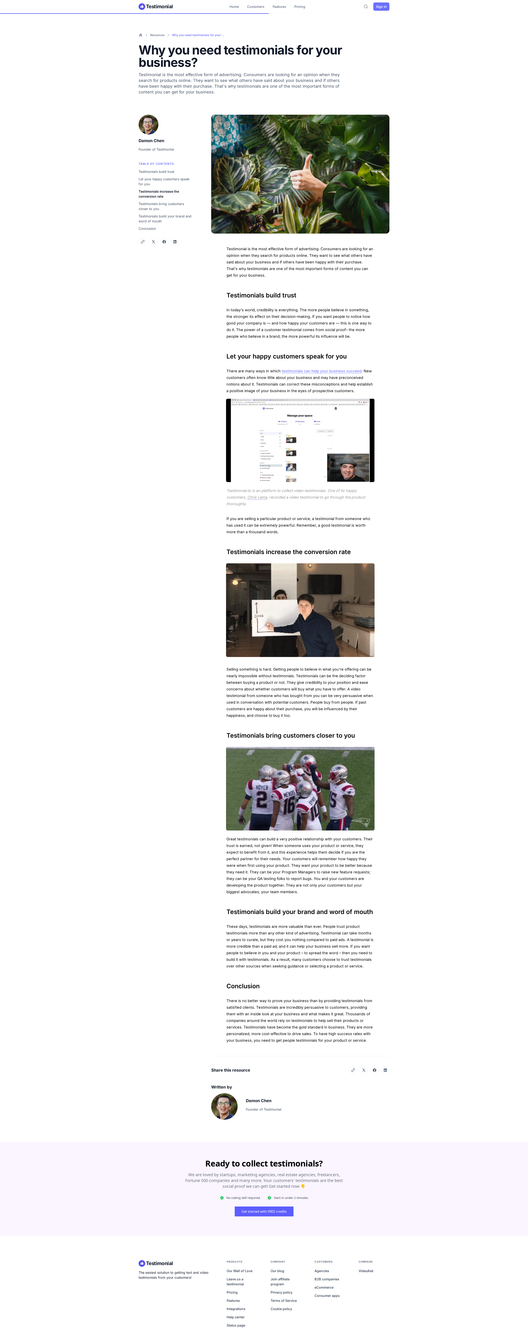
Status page (236, 1325)
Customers (255, 7)
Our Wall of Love (239, 1271)
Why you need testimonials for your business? (198, 35)
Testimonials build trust (156, 172)
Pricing (299, 7)
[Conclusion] (224, 984)
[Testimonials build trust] (224, 293)
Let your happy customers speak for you (164, 181)
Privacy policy (281, 1292)
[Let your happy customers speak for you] (224, 354)
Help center (236, 1317)
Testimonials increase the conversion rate (159, 193)
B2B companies (327, 1279)
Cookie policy (281, 1309)
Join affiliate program (280, 1281)
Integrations (236, 1309)
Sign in (381, 7)
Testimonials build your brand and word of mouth (165, 218)
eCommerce (324, 1287)
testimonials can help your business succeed (322, 371)
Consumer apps (327, 1296)
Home (234, 7)
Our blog (277, 1271)
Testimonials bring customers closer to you (161, 206)
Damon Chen (151, 140)
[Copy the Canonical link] (143, 242)
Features (279, 7)
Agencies (322, 1271)
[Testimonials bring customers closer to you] (224, 733)
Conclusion (147, 228)
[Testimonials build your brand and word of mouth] (224, 909)
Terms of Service (284, 1301)
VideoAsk (366, 1271)
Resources (157, 35)
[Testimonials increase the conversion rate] (224, 549)
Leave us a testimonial (235, 1281)
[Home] (141, 35)
